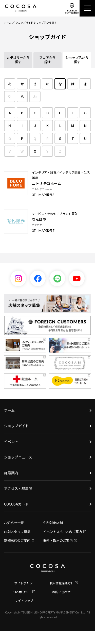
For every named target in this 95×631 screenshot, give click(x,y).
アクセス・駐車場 (18, 488)
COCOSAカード (16, 504)
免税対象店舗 (53, 522)
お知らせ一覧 (14, 522)
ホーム (7, 22)
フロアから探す (47, 59)
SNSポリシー (22, 592)
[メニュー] (87, 8)
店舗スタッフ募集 (17, 531)
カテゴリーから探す (18, 59)
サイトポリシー (25, 583)
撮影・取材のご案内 (58, 540)
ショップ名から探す (76, 59)
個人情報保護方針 (61, 583)
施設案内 (11, 472)
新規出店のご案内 (17, 540)
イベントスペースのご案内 (62, 531)
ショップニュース (18, 457)
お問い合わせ (61, 592)
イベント (11, 441)
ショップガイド (16, 425)
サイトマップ (24, 600)
